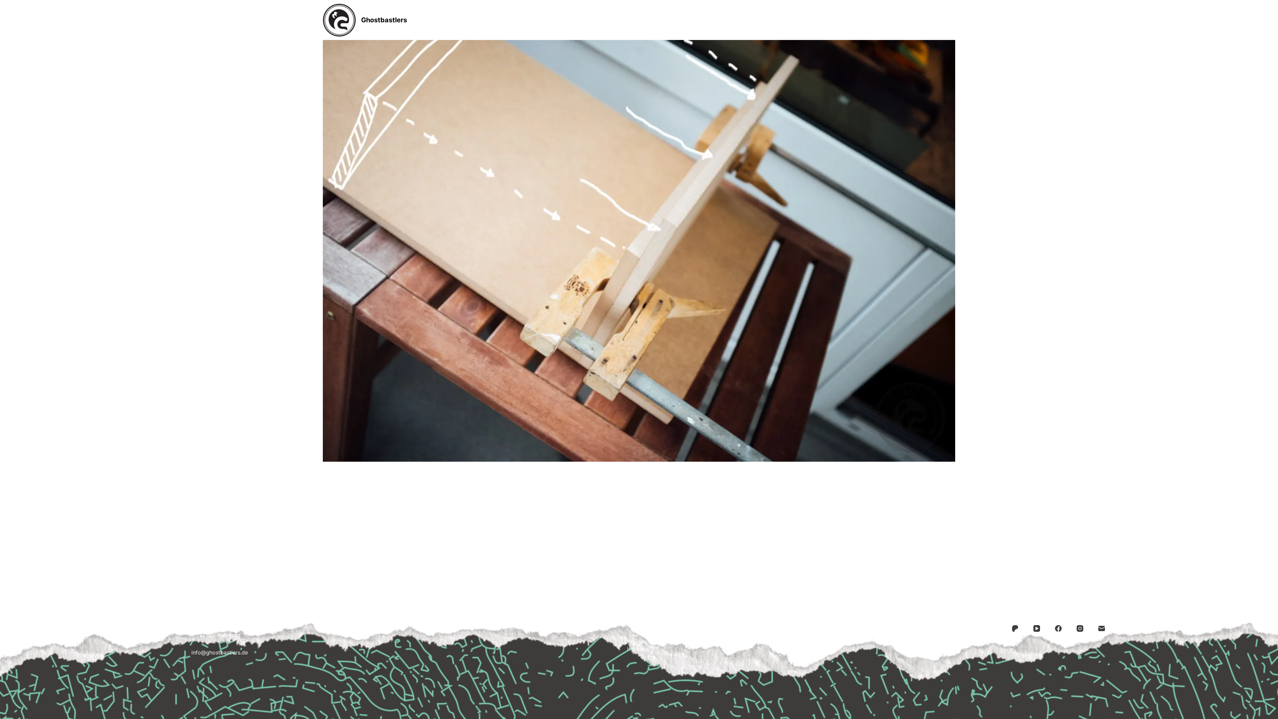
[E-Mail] (1101, 628)
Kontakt (681, 20)
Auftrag (639, 20)
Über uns (639, 635)
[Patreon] (1015, 628)
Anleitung (596, 20)
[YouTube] (1036, 628)
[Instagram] (1080, 628)
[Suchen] (952, 20)
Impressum (727, 20)
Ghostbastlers (384, 20)
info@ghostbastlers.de (219, 652)
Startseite (549, 20)
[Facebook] (1058, 628)
